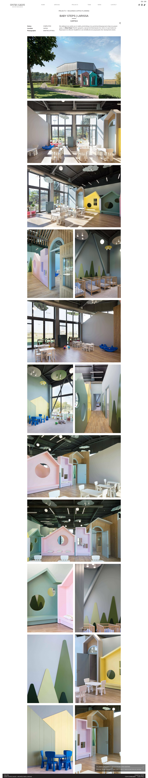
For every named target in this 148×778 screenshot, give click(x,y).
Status (29, 26)
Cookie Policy (140, 776)
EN (142, 1)
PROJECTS (75, 4)
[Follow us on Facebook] (139, 4)
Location (30, 28)
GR (145, 1)
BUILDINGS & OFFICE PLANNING (78, 11)
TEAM (89, 4)
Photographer (31, 30)
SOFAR (142, 775)
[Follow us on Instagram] (142, 4)
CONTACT (114, 4)
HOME (43, 4)
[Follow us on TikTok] (144, 4)
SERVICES (57, 4)
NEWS (99, 4)
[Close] (143, 766)
